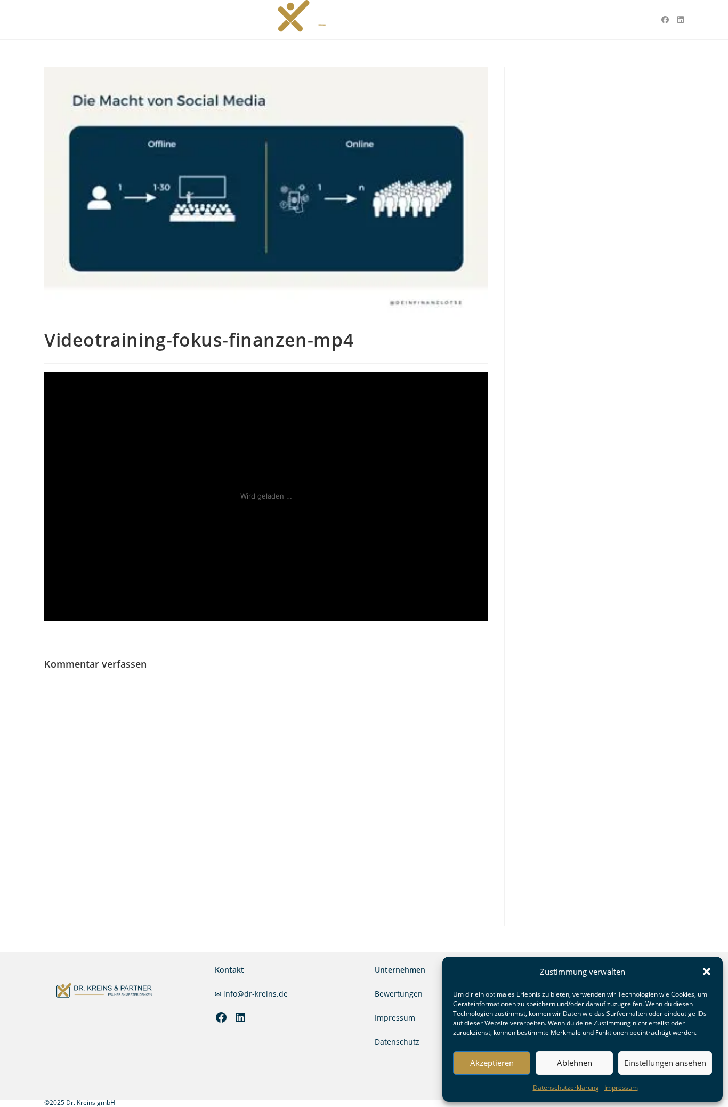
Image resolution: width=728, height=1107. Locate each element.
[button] (706, 971)
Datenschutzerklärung (566, 1087)
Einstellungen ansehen (665, 1062)
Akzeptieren (492, 1062)
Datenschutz (397, 1042)
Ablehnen (574, 1062)
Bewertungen (399, 994)
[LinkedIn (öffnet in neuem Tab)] (680, 19)
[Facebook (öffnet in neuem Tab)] (665, 19)
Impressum (621, 1087)
